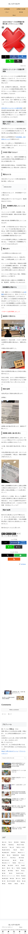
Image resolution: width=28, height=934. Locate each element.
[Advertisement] (14, 627)
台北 (10, 535)
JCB (19, 533)
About (3, 751)
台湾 (4, 533)
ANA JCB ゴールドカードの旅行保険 (11, 108)
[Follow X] (7, 555)
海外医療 (15, 535)
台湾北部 (9, 533)
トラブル (5, 535)
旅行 (15, 533)
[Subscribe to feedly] (20, 555)
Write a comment (14, 709)
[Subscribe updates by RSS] (14, 559)
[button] (18, 61)
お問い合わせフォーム (12, 751)
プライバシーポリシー (7, 927)
